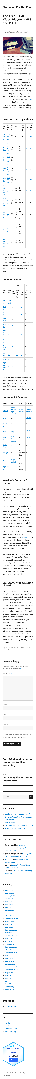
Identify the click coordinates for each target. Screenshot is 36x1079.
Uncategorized (10, 1006)
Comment (7, 674)
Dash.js (5, 427)
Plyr (4, 230)
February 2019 (10, 990)
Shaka (5, 432)
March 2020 (9, 961)
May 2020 (9, 958)
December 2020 (11, 947)
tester (24, 537)
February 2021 (10, 944)
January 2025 (10, 910)
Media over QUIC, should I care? (17, 814)
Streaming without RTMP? (15, 828)
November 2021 (11, 936)
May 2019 (8, 981)
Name (6, 704)
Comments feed (11, 1029)
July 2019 (8, 975)
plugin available (14, 412)
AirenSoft (8, 859)
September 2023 (11, 919)
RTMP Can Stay (11, 823)
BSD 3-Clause (8, 148)
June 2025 (9, 904)
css (9, 335)
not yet (13, 432)
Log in (7, 1023)
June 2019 (9, 978)
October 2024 (10, 916)
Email (6, 714)
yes (31, 137)
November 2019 (11, 967)
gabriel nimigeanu (12, 647)
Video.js (4, 137)
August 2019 (10, 973)
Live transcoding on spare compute (19, 825)
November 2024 (11, 913)
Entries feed (9, 1026)
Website (6, 724)
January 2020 (10, 964)
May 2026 (9, 890)
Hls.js (5, 423)
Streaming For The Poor (17, 7)
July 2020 (8, 955)
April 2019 (9, 984)
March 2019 (9, 987)
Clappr (5, 419)
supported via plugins (14, 439)
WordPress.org (10, 1032)
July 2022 (8, 933)
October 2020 (10, 950)
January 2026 (10, 896)
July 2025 (8, 902)
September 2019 (11, 970)
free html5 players (8, 650)
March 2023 (9, 927)
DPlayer (4, 215)
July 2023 (8, 924)
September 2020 (11, 953)
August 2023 (10, 921)
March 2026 (9, 893)
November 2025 (11, 899)
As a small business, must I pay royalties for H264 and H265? (18, 848)
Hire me (13, 1060)
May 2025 (9, 907)
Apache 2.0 (8, 137)
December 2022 (11, 930)
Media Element (4, 190)
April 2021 (9, 941)
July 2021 (8, 938)
